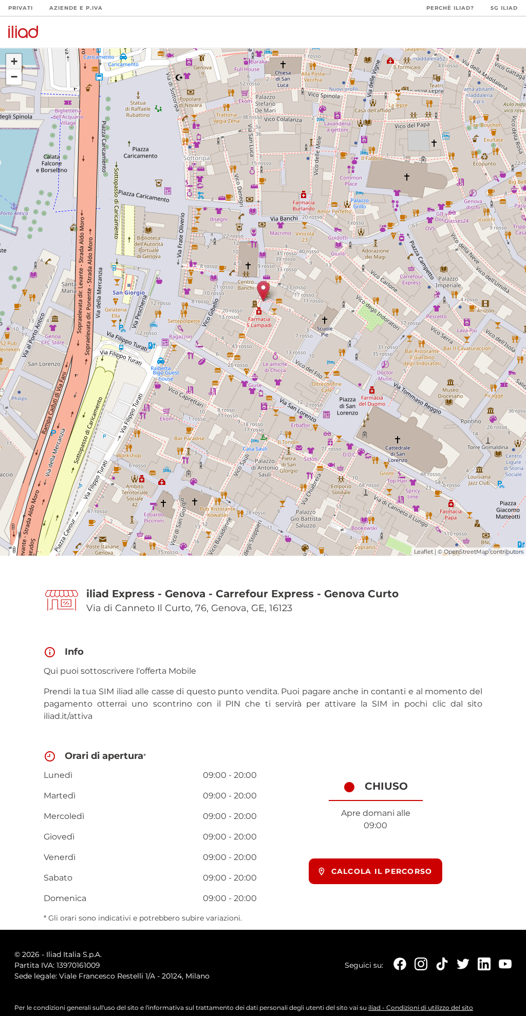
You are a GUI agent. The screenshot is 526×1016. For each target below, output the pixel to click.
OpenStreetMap (466, 551)
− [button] (14, 76)
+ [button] (14, 61)
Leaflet (423, 551)
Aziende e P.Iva (76, 8)
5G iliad (504, 8)
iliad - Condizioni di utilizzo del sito (420, 1007)
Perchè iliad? (450, 8)
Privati (20, 8)
